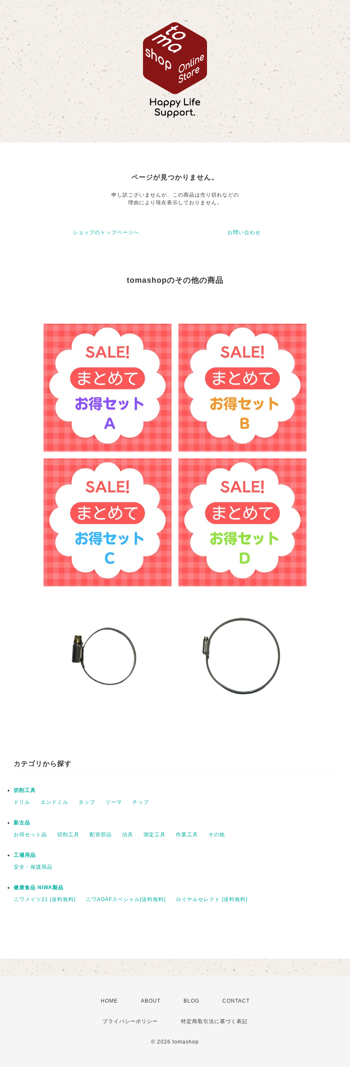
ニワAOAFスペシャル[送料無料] (126, 899)
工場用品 (25, 855)
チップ (140, 802)
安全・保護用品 (33, 867)
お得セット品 (30, 835)
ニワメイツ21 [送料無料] (45, 899)
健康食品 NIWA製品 (39, 887)
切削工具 (25, 790)
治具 (127, 835)
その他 (216, 835)
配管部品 (101, 835)
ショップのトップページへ (106, 232)
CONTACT (236, 1001)
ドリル (22, 802)
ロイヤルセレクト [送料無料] (212, 899)
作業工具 (187, 835)
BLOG (191, 1001)
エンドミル (54, 802)
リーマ (113, 802)
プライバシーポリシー (130, 1021)
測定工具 (154, 835)
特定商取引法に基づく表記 (214, 1021)
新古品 (22, 823)
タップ (87, 802)
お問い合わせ (244, 232)
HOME (109, 1001)
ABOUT (150, 1001)
